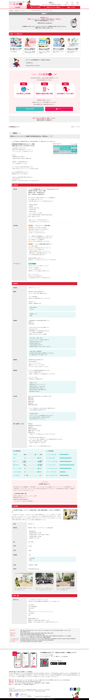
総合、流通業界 (43, 637)
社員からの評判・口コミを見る (32, 65)
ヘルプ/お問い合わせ (47, 689)
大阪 (28, 681)
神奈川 (18, 681)
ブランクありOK (41, 638)
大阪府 (25, 633)
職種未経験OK (47, 638)
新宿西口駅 (29, 634)
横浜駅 (33, 634)
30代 (32, 641)
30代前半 (35, 641)
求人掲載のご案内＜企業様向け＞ (56, 4)
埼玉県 (32, 633)
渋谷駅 (25, 634)
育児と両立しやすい (33, 638)
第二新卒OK (22, 638)
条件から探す (11, 682)
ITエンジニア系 (51, 630)
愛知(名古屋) (32, 681)
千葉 (26, 681)
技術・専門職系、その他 (25, 631)
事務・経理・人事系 (24, 630)
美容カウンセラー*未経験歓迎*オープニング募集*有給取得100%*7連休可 (58, 49)
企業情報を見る (29, 62)
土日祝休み (64, 638)
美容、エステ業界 (36, 637)
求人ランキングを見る (35, 7)
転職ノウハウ (11, 684)
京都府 (48, 633)
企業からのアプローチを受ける (53, 7)
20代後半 (24, 641)
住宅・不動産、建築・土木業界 (46, 635)
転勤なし (27, 638)
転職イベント (20, 684)
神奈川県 (28, 633)
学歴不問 (59, 638)
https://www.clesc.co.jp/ (33, 568)
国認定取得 (48, 682)
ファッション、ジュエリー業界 (26, 637)
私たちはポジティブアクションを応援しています (42, 696)
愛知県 (39, 633)
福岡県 (42, 633)
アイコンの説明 (74, 144)
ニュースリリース (40, 689)
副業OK (24, 682)
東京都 (21, 633)
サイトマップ (47, 4)
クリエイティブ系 (66, 630)
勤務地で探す (11, 681)
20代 (21, 641)
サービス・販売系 (44, 630)
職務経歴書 (26, 684)
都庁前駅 (36, 634)
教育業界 (48, 637)
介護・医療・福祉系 (59, 630)
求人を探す (17, 7)
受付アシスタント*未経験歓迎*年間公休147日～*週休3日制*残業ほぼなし (72, 49)
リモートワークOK (18, 682)
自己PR (16, 684)
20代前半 (29, 641)
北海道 (52, 633)
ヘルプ (43, 4)
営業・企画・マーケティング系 (34, 630)
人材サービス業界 (36, 635)
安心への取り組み (18, 689)
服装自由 (68, 638)
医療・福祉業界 (60, 635)
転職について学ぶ (71, 7)
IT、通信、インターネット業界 (26, 635)
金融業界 (54, 635)
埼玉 (23, 681)
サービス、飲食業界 (67, 635)
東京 (15, 681)
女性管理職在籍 (54, 638)
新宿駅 (21, 634)
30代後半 (40, 641)
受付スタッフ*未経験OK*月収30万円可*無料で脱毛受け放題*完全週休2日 (30, 49)
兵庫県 (45, 633)
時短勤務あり (73, 638)
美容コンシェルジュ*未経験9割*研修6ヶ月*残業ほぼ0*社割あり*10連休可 (44, 49)
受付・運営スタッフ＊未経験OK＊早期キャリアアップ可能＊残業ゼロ (16, 49)
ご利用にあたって (11, 689)
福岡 (37, 681)
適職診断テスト (32, 684)
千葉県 (35, 633)
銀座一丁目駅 (41, 634)
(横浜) (21, 681)
